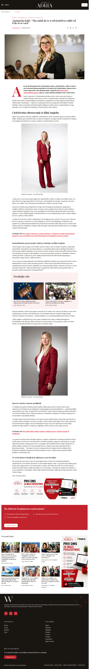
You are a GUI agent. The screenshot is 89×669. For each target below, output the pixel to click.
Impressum (48, 639)
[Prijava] (84, 5)
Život (5, 632)
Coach (6, 627)
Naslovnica (5, 12)
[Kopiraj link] (73, 28)
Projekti (47, 632)
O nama (47, 634)
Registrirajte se (11, 525)
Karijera (6, 630)
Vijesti (47, 625)
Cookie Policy (81, 665)
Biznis (18, 12)
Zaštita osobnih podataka (69, 665)
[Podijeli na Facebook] (67, 28)
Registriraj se (10, 657)
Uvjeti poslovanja (48, 665)
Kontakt (47, 637)
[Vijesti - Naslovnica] (44, 5)
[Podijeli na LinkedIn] (70, 28)
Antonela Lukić (16, 28)
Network (48, 627)
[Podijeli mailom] (76, 28)
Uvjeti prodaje (58, 665)
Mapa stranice (49, 641)
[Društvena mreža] (6, 613)
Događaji (48, 630)
